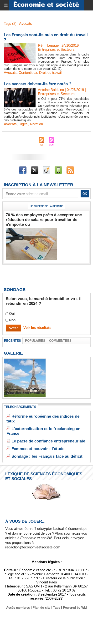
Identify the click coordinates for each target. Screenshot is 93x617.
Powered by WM (75, 607)
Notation (36, 124)
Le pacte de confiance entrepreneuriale (48, 441)
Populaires (35, 340)
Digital (23, 124)
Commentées (60, 340)
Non (12, 320)
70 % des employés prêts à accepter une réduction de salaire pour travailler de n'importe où (44, 220)
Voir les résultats (37, 328)
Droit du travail (50, 72)
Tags (56, 607)
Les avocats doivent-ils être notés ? (37, 84)
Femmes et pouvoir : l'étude (37, 448)
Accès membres (18, 607)
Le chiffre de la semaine (46, 206)
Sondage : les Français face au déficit (47, 456)
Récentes (12, 340)
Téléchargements (20, 407)
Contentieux (28, 72)
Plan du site (41, 607)
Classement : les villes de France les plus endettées (25, 391)
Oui (12, 313)
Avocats (10, 72)
